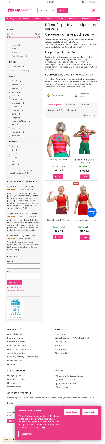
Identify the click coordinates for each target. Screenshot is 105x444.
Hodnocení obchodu (16, 345)
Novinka (17, 52)
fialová (17, 106)
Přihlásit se (14, 282)
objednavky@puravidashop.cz (72, 376)
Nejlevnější (71, 104)
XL (15, 161)
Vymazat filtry (22, 170)
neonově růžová (21, 121)
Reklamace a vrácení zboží (19, 349)
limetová (18, 135)
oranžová (18, 103)
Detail (58, 176)
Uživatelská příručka (16, 342)
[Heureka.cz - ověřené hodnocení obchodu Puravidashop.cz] (15, 309)
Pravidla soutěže (62, 342)
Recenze (11, 364)
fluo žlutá (18, 132)
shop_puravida (65, 387)
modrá (17, 84)
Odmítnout (72, 412)
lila (15, 125)
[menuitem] (11, 19)
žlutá (16, 114)
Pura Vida (18, 66)
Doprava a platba (15, 338)
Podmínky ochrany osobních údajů (22, 357)
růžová (17, 99)
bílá (15, 95)
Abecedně (71, 110)
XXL (15, 164)
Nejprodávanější (55, 110)
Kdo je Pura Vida (62, 345)
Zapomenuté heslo (15, 290)
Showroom (12, 383)
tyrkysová (18, 117)
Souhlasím (90, 412)
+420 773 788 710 (67, 380)
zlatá (16, 128)
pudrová (17, 110)
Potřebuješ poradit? (16, 334)
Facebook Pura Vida (67, 383)
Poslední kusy (19, 56)
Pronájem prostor (15, 375)
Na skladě (18, 45)
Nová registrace (14, 287)
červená (18, 92)
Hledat (62, 10)
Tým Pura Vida (61, 353)
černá (16, 81)
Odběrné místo (14, 387)
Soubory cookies (14, 361)
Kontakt (50, 2)
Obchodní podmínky (16, 353)
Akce (15, 49)
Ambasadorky (61, 349)
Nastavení (26, 433)
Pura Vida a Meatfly (22, 70)
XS (15, 146)
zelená (17, 88)
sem (44, 427)
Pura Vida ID (60, 334)
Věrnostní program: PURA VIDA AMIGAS (72, 338)
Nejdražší (85, 104)
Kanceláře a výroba (16, 379)
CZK (82, 2)
